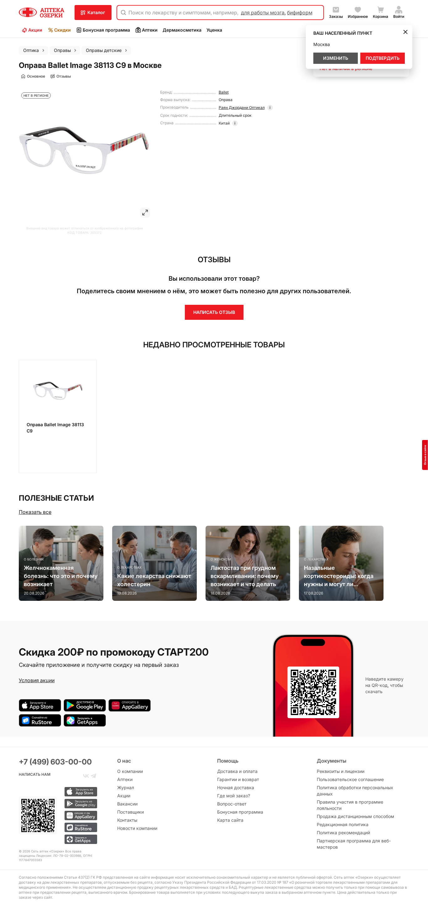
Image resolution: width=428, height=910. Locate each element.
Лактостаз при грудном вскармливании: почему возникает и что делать (245, 576)
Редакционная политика (342, 824)
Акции (35, 30)
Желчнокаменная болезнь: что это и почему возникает (60, 576)
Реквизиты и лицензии (340, 771)
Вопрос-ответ (232, 803)
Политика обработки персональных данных (355, 790)
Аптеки (150, 30)
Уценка (214, 30)
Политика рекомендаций (343, 832)
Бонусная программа (106, 30)
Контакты (127, 820)
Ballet (224, 92)
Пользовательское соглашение (350, 779)
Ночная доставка (235, 787)
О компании (130, 771)
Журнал (125, 787)
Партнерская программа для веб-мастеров (354, 844)
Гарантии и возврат (238, 779)
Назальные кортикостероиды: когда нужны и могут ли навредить (338, 576)
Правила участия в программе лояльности (350, 805)
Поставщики (130, 812)
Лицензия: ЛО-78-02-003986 (58, 855)
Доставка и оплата (237, 771)
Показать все (35, 512)
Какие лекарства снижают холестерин (154, 580)
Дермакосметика (182, 30)
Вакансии (127, 803)
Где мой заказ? (233, 795)
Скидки (62, 30)
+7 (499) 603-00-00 (55, 761)
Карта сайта (230, 820)
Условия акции (37, 680)
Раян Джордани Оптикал (242, 107)
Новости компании (137, 828)
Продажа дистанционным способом (355, 816)
